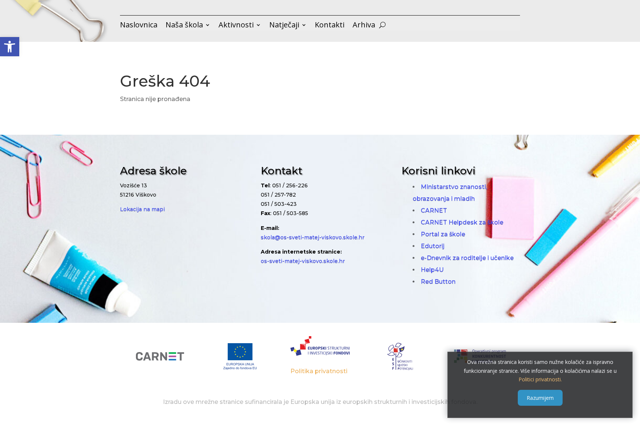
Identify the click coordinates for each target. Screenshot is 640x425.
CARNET (434, 210)
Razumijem (540, 397)
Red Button (438, 281)
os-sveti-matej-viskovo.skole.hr (303, 261)
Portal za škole (443, 234)
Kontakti (329, 26)
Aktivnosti (236, 26)
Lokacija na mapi (142, 209)
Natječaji (284, 26)
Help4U (432, 269)
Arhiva (364, 26)
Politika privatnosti (318, 371)
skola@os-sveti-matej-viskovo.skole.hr (312, 237)
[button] (9, 46)
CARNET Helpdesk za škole (462, 222)
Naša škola (184, 26)
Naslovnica (138, 26)
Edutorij (432, 246)
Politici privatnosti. (540, 379)
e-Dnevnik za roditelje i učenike (467, 257)
